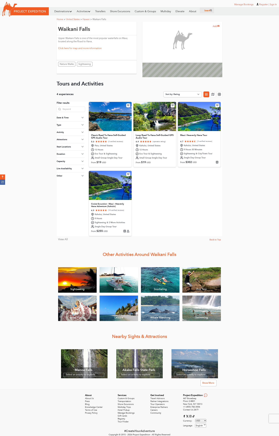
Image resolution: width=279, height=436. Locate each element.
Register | (264, 4)
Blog (87, 404)
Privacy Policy (91, 413)
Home (61, 19)
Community (155, 413)
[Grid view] (206, 94)
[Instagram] (190, 416)
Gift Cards (122, 415)
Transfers (100, 11)
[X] (187, 416)
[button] (2, 177)
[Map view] (213, 94)
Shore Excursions (120, 11)
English (199, 425)
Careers (154, 410)
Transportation (124, 401)
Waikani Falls (99, 19)
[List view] (219, 94)
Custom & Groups (145, 11)
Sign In (273, 4)
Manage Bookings (126, 413)
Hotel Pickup (124, 410)
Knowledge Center (94, 407)
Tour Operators (157, 404)
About (192, 11)
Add (216, 26)
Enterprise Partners (159, 407)
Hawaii (87, 19)
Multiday (166, 11)
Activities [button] (82, 11)
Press (87, 401)
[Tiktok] (193, 416)
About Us (89, 398)
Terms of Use (91, 410)
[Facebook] (184, 416)
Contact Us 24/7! (191, 409)
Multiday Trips (124, 407)
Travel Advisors (157, 398)
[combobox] (200, 426)
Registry (121, 418)
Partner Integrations (159, 401)
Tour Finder (123, 421)
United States (74, 19)
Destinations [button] (61, 11)
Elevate (180, 11)
